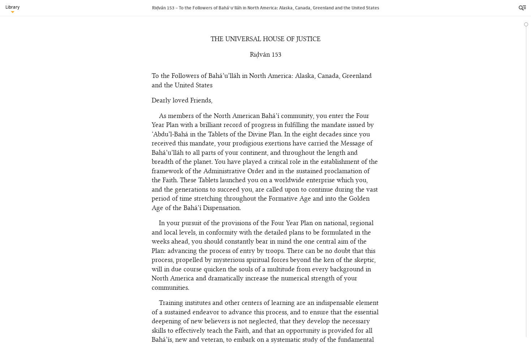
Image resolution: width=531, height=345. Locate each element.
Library (12, 7)
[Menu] (523, 8)
